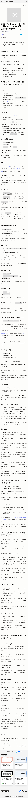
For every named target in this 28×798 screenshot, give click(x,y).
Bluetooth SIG (4, 333)
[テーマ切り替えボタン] (26, 1)
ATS (2, 171)
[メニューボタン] (2, 1)
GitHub (8, 101)
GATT (24, 333)
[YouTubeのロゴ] (26, 791)
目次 (24, 5)
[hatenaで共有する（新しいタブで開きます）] (21, 34)
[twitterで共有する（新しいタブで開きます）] (26, 34)
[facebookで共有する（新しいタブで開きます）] (23, 34)
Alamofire (18, 166)
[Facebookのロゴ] (20, 791)
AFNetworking (6, 166)
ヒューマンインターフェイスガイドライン (17, 116)
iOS (3, 31)
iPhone (7, 31)
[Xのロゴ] (23, 791)
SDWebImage (17, 168)
